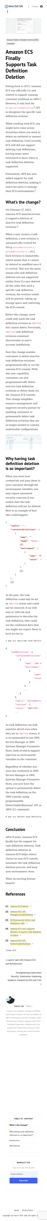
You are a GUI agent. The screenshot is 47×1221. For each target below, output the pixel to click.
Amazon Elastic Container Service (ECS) (23, 40)
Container (11, 43)
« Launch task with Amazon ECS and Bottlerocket (21, 962)
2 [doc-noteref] (34, 106)
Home (16, 1210)
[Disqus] (23, 1075)
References (15, 1145)
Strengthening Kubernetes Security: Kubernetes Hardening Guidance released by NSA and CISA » (24, 978)
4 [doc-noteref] (17, 226)
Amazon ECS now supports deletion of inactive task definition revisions (25, 931)
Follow (28, 1006)
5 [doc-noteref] (32, 804)
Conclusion (15, 1140)
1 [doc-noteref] (39, 98)
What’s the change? (19, 1125)
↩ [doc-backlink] (31, 906)
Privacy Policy (27, 1210)
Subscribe (23, 1180)
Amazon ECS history (19, 906)
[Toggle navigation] (7, 11)
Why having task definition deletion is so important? (22, 1133)
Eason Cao (19, 1006)
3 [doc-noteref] (35, 190)
